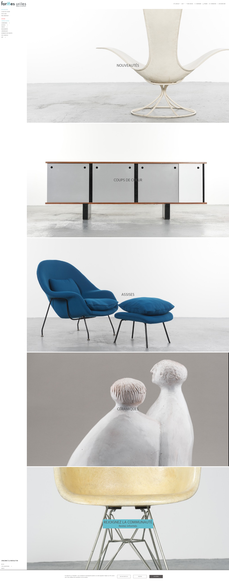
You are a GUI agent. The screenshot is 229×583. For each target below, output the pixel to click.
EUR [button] (183, 4)
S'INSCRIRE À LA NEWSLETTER (9, 561)
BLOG (2, 564)
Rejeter (140, 576)
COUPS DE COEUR (5, 12)
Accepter (156, 576)
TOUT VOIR (3, 14)
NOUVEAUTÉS (4, 9)
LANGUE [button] (177, 4)
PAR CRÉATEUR (4, 16)
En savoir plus (124, 576)
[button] (6, 23)
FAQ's (2, 568)
